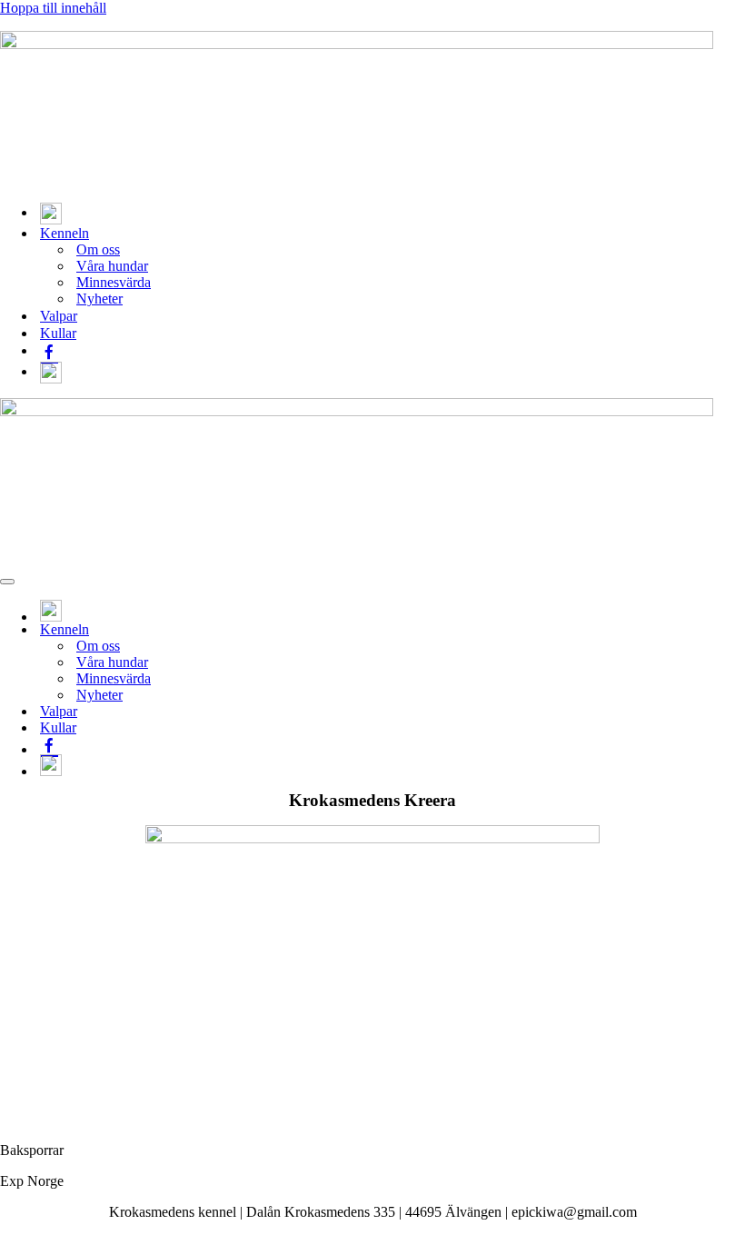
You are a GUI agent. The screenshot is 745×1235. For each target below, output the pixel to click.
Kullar (58, 333)
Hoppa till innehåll (53, 7)
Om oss (98, 249)
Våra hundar (112, 266)
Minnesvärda (113, 282)
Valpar (58, 316)
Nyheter (99, 298)
